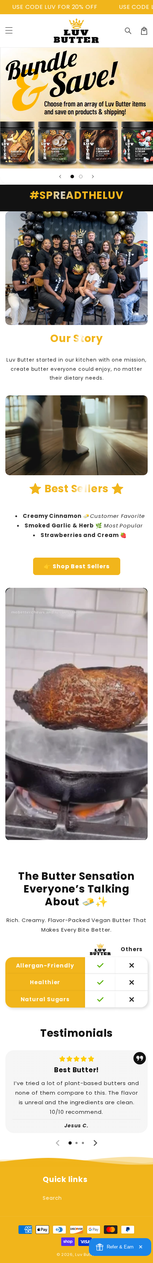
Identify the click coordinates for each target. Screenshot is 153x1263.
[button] (128, 31)
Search (52, 1198)
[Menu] (9, 31)
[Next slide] (93, 176)
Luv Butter (85, 1254)
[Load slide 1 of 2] (72, 176)
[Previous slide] (60, 176)
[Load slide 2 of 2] (80, 176)
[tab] (70, 1143)
